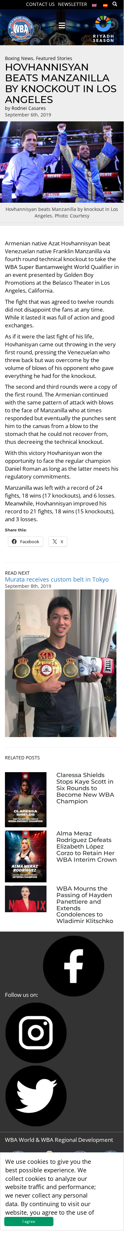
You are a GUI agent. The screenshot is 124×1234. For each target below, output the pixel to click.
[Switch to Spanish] (105, 4)
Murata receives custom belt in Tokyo (57, 579)
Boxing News (19, 58)
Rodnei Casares (29, 108)
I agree (28, 1221)
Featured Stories (54, 58)
